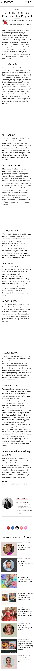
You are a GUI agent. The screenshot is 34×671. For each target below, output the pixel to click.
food (17, 5)
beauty (11, 5)
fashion (3, 5)
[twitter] (17, 528)
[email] (25, 528)
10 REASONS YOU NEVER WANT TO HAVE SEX (14, 484)
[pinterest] (5, 22)
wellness (25, 5)
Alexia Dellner (12, 20)
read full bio (18, 513)
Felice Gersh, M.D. (19, 415)
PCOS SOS (12, 417)
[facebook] (12, 528)
